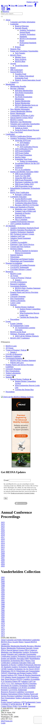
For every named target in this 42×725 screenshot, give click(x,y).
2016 (3, 539)
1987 (3, 609)
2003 (3, 566)
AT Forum (9, 348)
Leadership (36, 640)
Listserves (33, 650)
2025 (3, 522)
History (21, 642)
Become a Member (34, 646)
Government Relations (14, 358)
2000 (3, 582)
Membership (5, 646)
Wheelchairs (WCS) (8, 671)
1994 (3, 594)
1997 (3, 588)
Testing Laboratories (13, 373)
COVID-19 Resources (14, 354)
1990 (3, 602)
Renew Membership (8, 648)
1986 (3, 611)
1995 (3, 592)
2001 (3, 579)
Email (6, 480)
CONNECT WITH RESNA (11, 704)
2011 (3, 549)
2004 (3, 564)
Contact (29, 6)
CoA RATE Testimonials (17, 690)
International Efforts (15, 694)
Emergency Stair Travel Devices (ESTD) (20, 678)
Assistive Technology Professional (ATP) (25, 656)
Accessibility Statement (26, 706)
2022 (3, 527)
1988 (3, 606)
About (3, 640)
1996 (3, 590)
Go (6, 498)
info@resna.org (6, 721)
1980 (3, 621)
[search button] (2, 16)
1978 (3, 625)
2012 (3, 547)
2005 (3, 562)
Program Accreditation (9, 688)
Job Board (34, 698)
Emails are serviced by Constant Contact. (23, 493)
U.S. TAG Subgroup (14, 683)
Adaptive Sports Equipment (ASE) (17, 677)
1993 (3, 596)
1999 (3, 584)
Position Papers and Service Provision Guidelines (19, 695)
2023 (3, 524)
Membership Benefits (18, 646)
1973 (3, 634)
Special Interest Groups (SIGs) (18, 650)
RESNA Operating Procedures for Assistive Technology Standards (19, 684)
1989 (3, 604)
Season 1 (13, 352)
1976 (3, 629)
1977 (3, 627)
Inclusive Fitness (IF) (13, 681)
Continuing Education (18, 663)
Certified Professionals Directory (29, 665)
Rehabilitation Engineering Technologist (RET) (20, 660)
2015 (3, 541)
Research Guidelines (13, 356)
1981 (3, 619)
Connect (20, 6)
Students (9, 377)
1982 (3, 617)
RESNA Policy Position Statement (23, 360)
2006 (3, 560)
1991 (3, 600)
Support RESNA (30, 642)
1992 (3, 598)
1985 (3, 613)
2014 (3, 543)
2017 (3, 537)
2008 (3, 556)
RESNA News (6, 642)
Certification (5, 656)
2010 (3, 551)
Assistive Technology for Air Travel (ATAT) (23, 669)
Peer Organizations (13, 371)
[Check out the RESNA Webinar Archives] (17, 397)
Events (3, 702)
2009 (3, 554)
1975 (3, 631)
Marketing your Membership (11, 652)
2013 (3, 545)
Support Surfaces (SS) (9, 675)
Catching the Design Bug (24, 390)
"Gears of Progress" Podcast (16, 350)
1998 (3, 586)
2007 (3, 558)
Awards (15, 642)
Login (5, 6)
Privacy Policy (12, 706)
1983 (3, 615)
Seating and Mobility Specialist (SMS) (15, 658)
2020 (3, 531)
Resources (5, 692)
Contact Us (5, 644)
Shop (12, 6)
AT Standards (6, 667)
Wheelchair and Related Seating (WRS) (22, 673)
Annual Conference (13, 702)
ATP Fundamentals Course (31, 702)
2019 (3, 533)
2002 (3, 577)
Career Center (11, 375)
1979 (3, 623)
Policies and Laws (17, 363)
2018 (3, 535)
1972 (3, 636)
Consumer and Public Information (18, 640)
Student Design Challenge (20, 379)
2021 (3, 529)
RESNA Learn (11, 346)
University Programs (13, 369)
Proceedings (10, 392)
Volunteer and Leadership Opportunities (21, 654)
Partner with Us (32, 2)
